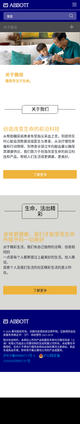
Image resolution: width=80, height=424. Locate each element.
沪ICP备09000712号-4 (19, 355)
